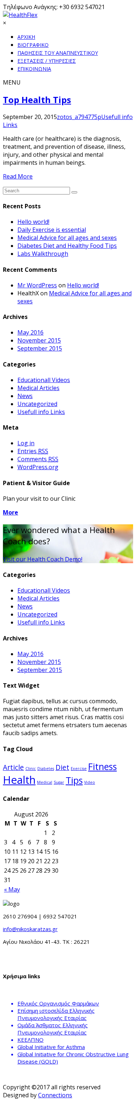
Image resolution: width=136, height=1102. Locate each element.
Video (89, 782)
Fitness (102, 767)
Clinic (30, 768)
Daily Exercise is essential (51, 230)
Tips (74, 780)
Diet (62, 767)
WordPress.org (37, 467)
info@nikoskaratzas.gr (30, 929)
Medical (44, 782)
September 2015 (39, 348)
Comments (37, 459)
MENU (12, 82)
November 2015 (39, 340)
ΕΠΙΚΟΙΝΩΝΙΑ (34, 68)
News (25, 396)
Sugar (59, 782)
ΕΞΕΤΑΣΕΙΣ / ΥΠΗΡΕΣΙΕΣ (46, 60)
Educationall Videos (43, 380)
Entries (32, 451)
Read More (18, 176)
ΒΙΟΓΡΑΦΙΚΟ (33, 44)
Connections (55, 1095)
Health (19, 780)
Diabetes (45, 768)
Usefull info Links (41, 412)
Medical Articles (38, 388)
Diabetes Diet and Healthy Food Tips (67, 246)
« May (12, 889)
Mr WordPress (37, 285)
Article (13, 767)
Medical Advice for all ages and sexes (67, 238)
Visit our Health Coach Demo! (42, 559)
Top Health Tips (37, 100)
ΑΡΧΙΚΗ (26, 36)
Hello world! (33, 222)
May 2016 (30, 332)
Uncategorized (37, 404)
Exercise (79, 768)
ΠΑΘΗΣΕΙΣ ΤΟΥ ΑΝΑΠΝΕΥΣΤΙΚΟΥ (57, 52)
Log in (25, 443)
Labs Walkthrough (42, 254)
